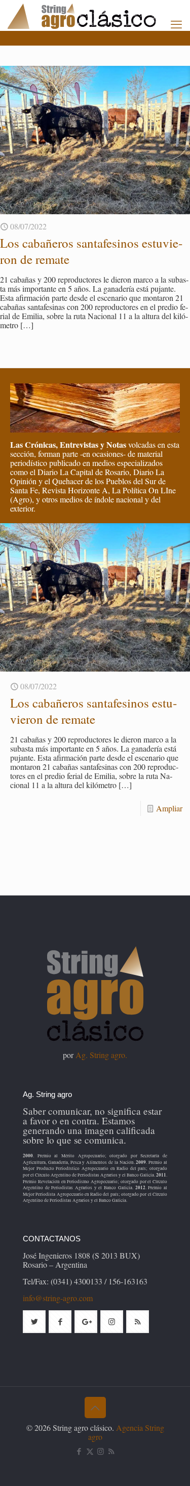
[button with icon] (34, 1321)
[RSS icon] (111, 1451)
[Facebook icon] (79, 1451)
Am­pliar (169, 808)
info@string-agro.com (58, 1298)
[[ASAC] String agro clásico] (99, 15)
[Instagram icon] (100, 1451)
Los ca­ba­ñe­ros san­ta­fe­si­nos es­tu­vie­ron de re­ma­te (91, 250)
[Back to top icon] (95, 1407)
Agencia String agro (126, 1432)
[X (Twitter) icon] (90, 1451)
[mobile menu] (176, 23)
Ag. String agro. (101, 1054)
